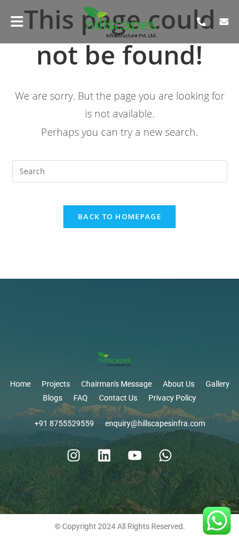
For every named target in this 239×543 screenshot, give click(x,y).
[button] (30, 21)
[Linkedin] (104, 456)
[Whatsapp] (166, 456)
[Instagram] (74, 456)
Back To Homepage (119, 216)
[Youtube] (135, 456)
